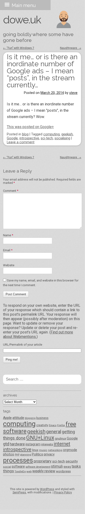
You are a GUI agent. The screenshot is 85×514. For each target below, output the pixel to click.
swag (67, 466)
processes (18, 460)
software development (38, 466)
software (18, 466)
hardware (17, 444)
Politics (37, 454)
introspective (29, 138)
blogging (30, 418)
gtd (6, 444)
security (72, 461)
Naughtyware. (70, 48)
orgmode (70, 450)
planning (25, 454)
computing (51, 134)
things (8, 471)
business (42, 418)
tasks (76, 466)
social (7, 466)
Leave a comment (20, 142)
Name (8, 235)
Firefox (61, 425)
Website (8, 265)
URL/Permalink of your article (22, 344)
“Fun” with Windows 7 (18, 48)
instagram (33, 444)
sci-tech (47, 138)
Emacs (52, 425)
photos (8, 454)
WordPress (47, 489)
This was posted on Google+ (30, 127)
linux (35, 450)
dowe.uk (22, 20)
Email (7, 250)
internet (62, 444)
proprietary (43, 461)
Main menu (24, 5)
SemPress (19, 492)
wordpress (63, 471)
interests (47, 444)
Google (12, 138)
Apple (7, 418)
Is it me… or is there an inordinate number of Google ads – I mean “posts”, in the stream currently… (42, 71)
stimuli (57, 466)
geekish (67, 134)
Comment (10, 190)
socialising (62, 138)
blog (25, 134)
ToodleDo (20, 471)
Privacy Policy (63, 492)
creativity (42, 425)
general (53, 431)
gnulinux (60, 438)
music (43, 450)
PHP (17, 454)
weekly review (43, 471)
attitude (18, 418)
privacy (49, 454)
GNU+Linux (40, 438)
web (29, 471)
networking (55, 450)
